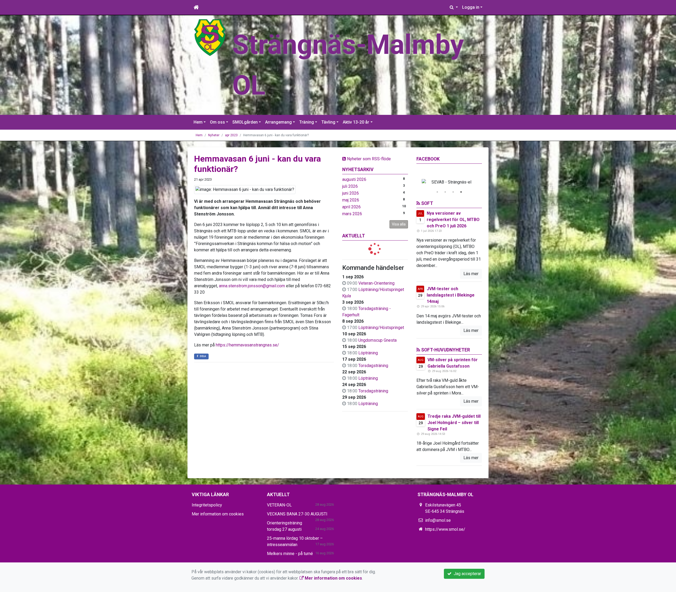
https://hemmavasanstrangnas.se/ (247, 344)
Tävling (328, 122)
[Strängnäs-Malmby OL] (210, 37)
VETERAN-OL (279, 505)
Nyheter (213, 135)
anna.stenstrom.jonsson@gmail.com (252, 285)
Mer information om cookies (218, 513)
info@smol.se (438, 520)
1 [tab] (437, 192)
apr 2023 (231, 135)
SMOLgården (245, 122)
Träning (306, 122)
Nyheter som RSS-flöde (368, 158)
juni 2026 (350, 193)
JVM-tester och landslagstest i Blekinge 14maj (451, 295)
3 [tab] (453, 192)
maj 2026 (350, 200)
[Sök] (454, 7)
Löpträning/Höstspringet (381, 327)
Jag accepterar (466, 573)
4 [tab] (461, 192)
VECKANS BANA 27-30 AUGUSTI (297, 513)
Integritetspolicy (207, 505)
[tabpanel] (449, 182)
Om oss (217, 122)
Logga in (470, 7)
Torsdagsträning (373, 365)
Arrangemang (278, 122)
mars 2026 (352, 213)
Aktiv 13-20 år (356, 122)
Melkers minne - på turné (290, 553)
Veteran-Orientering (376, 283)
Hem (198, 122)
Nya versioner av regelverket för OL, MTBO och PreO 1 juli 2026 (453, 219)
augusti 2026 (354, 179)
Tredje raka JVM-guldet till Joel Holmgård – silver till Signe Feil (454, 422)
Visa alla (399, 224)
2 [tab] (445, 192)
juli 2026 (350, 186)
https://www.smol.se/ (445, 529)
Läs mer (470, 273)
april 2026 (351, 206)
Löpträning (368, 352)
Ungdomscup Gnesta (377, 340)
